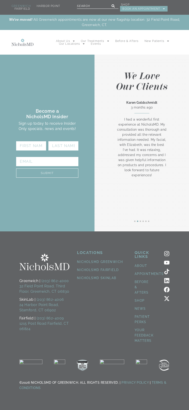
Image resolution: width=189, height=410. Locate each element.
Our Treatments (92, 41)
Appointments (149, 274)
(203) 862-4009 (50, 318)
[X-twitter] (167, 298)
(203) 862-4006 (50, 299)
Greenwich (21, 6)
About (141, 266)
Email (22, 155)
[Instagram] (167, 254)
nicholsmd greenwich (100, 262)
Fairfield (22, 8)
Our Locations (69, 43)
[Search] (113, 6)
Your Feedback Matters (144, 335)
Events (96, 43)
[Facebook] (167, 289)
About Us (63, 41)
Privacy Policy (135, 382)
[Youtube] (167, 262)
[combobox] (97, 6)
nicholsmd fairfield (98, 270)
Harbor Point (48, 6)
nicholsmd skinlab (96, 278)
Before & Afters (127, 41)
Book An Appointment (141, 8)
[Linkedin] (167, 280)
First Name (28, 139)
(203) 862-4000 (55, 281)
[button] (135, 221)
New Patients (154, 41)
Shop (125, 4)
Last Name (60, 139)
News (140, 308)
